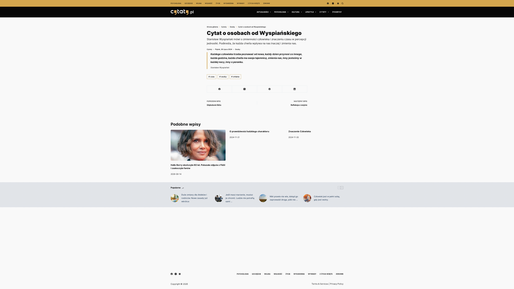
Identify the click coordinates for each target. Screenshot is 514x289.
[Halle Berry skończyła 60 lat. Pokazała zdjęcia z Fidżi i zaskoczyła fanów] (198, 145)
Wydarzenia (229, 3)
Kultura (295, 12)
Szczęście (189, 3)
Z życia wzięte (254, 3)
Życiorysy (337, 12)
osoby (223, 76)
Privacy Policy (336, 284)
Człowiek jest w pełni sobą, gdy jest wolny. (327, 198)
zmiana (235, 76)
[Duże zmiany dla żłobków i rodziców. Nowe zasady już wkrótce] (175, 198)
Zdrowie (266, 3)
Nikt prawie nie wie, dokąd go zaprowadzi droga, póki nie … (284, 198)
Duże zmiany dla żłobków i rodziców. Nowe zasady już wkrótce (194, 198)
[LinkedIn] (294, 89)
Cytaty (323, 12)
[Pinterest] (269, 89)
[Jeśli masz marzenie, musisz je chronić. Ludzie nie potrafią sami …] (219, 198)
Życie (218, 3)
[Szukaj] (342, 3)
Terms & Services (320, 284)
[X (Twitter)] (244, 89)
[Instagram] (333, 3)
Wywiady (241, 3)
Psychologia (176, 3)
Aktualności (263, 12)
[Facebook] (328, 3)
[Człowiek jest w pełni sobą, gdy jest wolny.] (307, 198)
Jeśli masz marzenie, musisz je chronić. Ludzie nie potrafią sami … (240, 198)
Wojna (199, 3)
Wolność (208, 3)
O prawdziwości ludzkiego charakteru (249, 131)
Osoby (237, 49)
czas (212, 76)
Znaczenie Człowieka (299, 131)
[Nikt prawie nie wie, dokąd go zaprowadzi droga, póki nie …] (263, 198)
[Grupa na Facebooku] (338, 3)
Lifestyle (309, 12)
